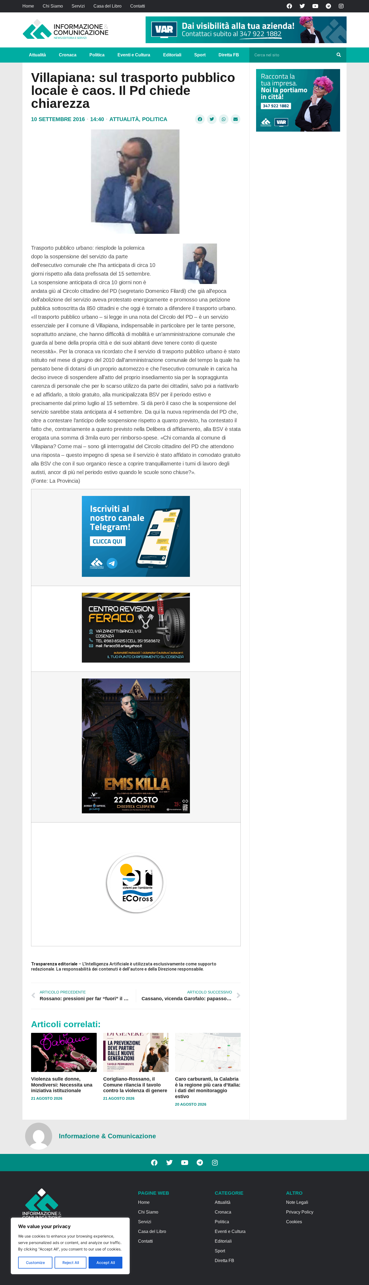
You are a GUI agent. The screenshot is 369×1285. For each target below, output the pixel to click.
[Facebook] (289, 6)
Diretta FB (229, 55)
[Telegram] (328, 6)
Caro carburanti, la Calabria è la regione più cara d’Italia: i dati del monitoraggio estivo (207, 1087)
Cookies (294, 1221)
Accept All (105, 1262)
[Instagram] (341, 6)
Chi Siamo (53, 6)
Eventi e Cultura (134, 55)
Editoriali (172, 55)
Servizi (78, 6)
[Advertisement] (296, 219)
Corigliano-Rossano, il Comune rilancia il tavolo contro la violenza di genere (135, 1084)
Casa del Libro (107, 6)
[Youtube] (315, 6)
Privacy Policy (299, 1212)
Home (28, 6)
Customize (35, 1262)
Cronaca (67, 55)
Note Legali (297, 1202)
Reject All (70, 1262)
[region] (70, 1246)
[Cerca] (338, 55)
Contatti (137, 6)
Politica (97, 55)
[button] (200, 119)
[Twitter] (302, 6)
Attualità (37, 55)
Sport (200, 55)
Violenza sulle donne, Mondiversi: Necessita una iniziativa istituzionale (61, 1084)
